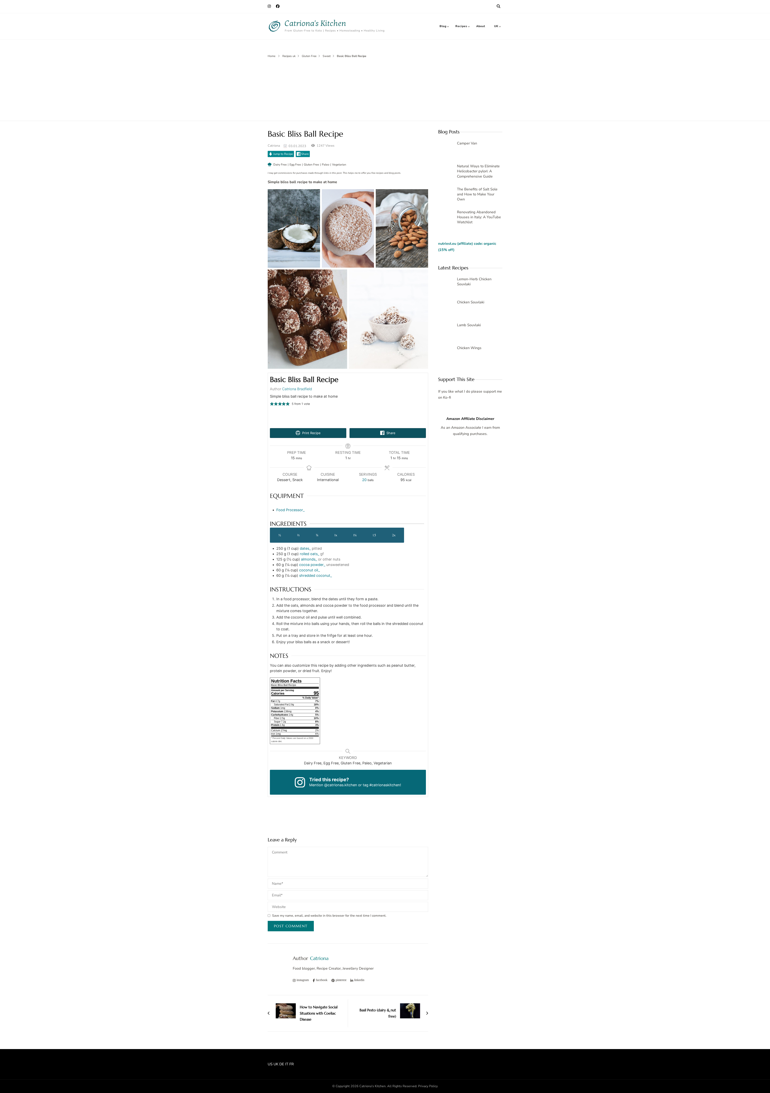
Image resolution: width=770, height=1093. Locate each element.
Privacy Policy (428, 1086)
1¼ (355, 535)
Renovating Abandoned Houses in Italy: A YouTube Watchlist (479, 217)
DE (281, 1064)
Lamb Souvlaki (469, 325)
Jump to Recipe (283, 154)
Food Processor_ (290, 510)
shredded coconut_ (315, 575)
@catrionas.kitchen (340, 785)
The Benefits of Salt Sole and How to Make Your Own (477, 194)
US (270, 1064)
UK (496, 26)
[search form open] (498, 6)
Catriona (274, 145)
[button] (272, 403)
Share (304, 154)
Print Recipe (310, 433)
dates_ (305, 548)
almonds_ (309, 559)
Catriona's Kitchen (315, 23)
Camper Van (467, 143)
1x (335, 535)
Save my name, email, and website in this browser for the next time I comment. (329, 915)
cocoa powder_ (312, 565)
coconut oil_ (309, 570)
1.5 (374, 535)
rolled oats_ (309, 554)
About (480, 26)
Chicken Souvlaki (470, 302)
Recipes (461, 26)
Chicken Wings (469, 347)
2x (393, 535)
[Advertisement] (385, 89)
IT (286, 1064)
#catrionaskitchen (384, 785)
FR (291, 1064)
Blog (443, 26)
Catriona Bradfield (297, 389)
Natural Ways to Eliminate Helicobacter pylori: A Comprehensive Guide (478, 171)
